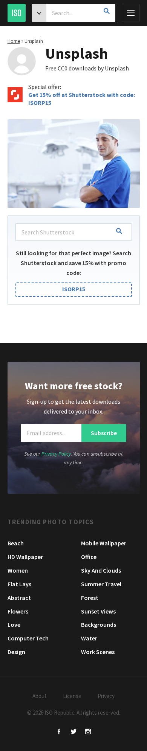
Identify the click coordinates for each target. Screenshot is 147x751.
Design (16, 652)
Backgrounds (98, 624)
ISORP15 (73, 289)
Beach (16, 543)
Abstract (19, 597)
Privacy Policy (56, 453)
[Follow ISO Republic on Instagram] (88, 732)
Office (88, 557)
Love (14, 624)
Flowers (18, 611)
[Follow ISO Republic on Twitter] (74, 732)
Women (18, 570)
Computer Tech (28, 638)
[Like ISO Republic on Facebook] (59, 732)
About (39, 695)
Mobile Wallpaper (103, 543)
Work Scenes (98, 652)
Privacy (106, 695)
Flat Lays (19, 584)
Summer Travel (101, 584)
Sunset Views (98, 611)
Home (14, 41)
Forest (89, 597)
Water (89, 638)
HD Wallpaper (25, 557)
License (72, 695)
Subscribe (104, 433)
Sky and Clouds (101, 570)
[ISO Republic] (17, 13)
